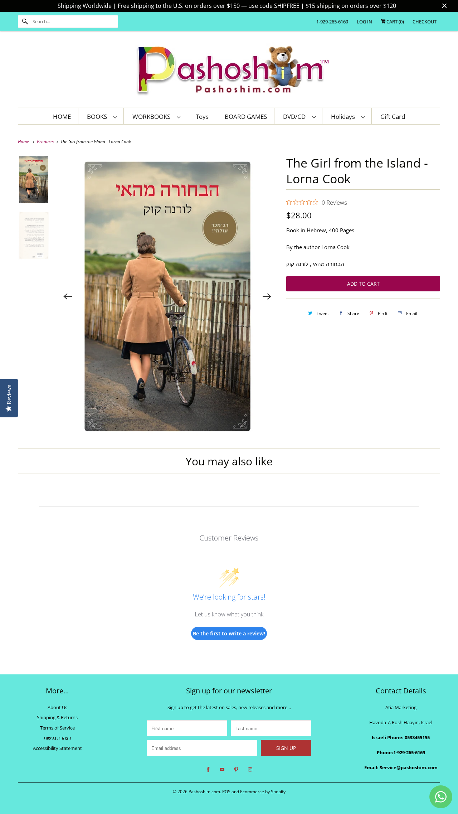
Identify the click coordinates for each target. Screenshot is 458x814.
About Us (57, 707)
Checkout (425, 21)
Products (46, 142)
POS (226, 792)
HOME (62, 116)
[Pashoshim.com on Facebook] (208, 769)
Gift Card (392, 116)
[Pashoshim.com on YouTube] (222, 769)
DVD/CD (295, 116)
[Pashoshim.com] (229, 71)
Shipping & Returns (57, 717)
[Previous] (68, 296)
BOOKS (98, 116)
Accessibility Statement (57, 748)
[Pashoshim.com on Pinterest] (236, 769)
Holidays (344, 116)
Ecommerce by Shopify (263, 792)
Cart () (394, 21)
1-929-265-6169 (332, 21)
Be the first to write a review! (229, 633)
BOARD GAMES (246, 116)
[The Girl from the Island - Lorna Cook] (167, 296)
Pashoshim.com (204, 792)
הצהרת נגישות (57, 738)
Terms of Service (57, 728)
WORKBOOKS (152, 116)
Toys (202, 116)
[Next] (267, 296)
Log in (364, 21)
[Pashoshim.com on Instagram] (250, 769)
